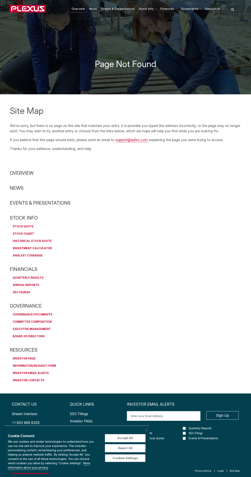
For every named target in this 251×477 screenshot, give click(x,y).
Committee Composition (32, 321)
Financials (23, 269)
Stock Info (24, 218)
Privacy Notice (203, 470)
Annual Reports (26, 285)
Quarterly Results (28, 277)
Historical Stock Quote (32, 241)
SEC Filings (21, 292)
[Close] (146, 430)
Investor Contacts (28, 380)
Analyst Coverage (28, 255)
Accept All (125, 438)
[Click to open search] (232, 9)
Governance (26, 306)
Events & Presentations (40, 203)
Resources (23, 350)
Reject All (125, 448)
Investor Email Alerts (31, 373)
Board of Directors (29, 336)
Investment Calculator (32, 248)
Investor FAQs (24, 358)
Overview (22, 173)
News (17, 188)
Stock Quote (23, 226)
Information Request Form (34, 365)
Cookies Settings (125, 458)
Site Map (235, 470)
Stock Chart (23, 233)
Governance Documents (32, 314)
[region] (76, 449)
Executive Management (32, 329)
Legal (220, 470)
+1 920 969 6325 (26, 423)
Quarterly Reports (200, 428)
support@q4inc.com (131, 140)
